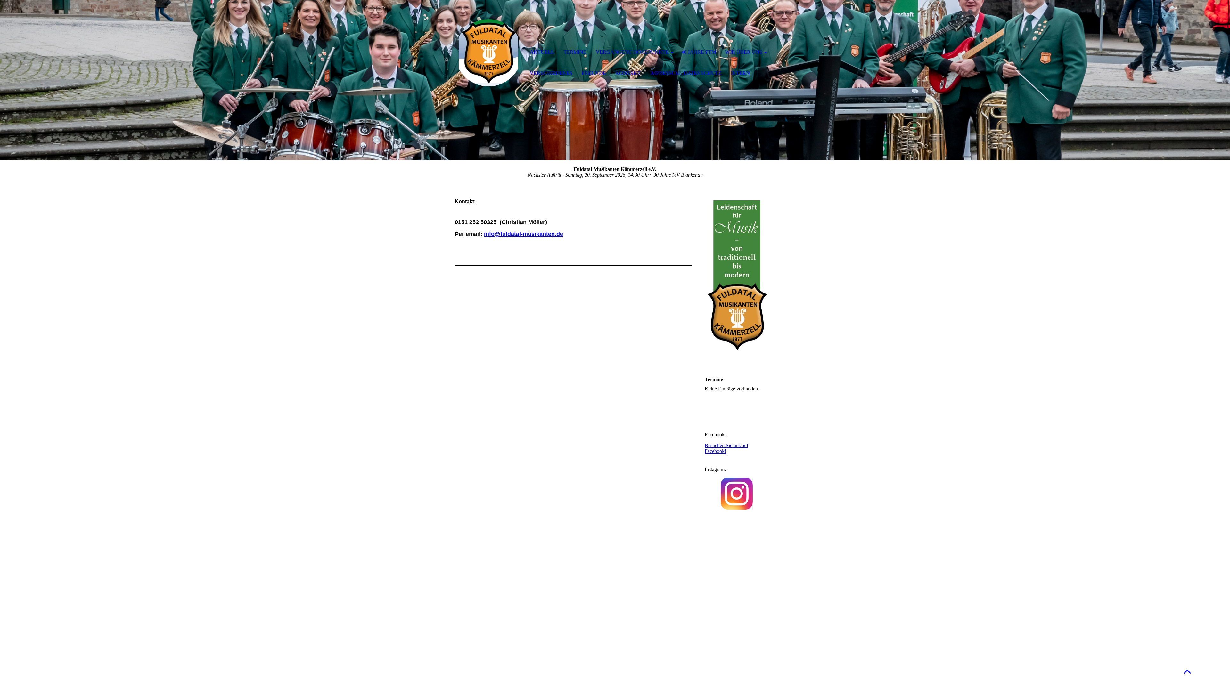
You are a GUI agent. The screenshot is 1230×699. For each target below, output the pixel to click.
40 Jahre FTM (698, 52)
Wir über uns (743, 52)
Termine (574, 52)
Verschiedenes (551, 73)
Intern (740, 73)
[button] (1187, 671)
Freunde (594, 73)
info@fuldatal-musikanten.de (523, 234)
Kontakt (628, 73)
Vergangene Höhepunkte (632, 52)
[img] (488, 52)
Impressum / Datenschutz (685, 73)
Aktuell (542, 52)
